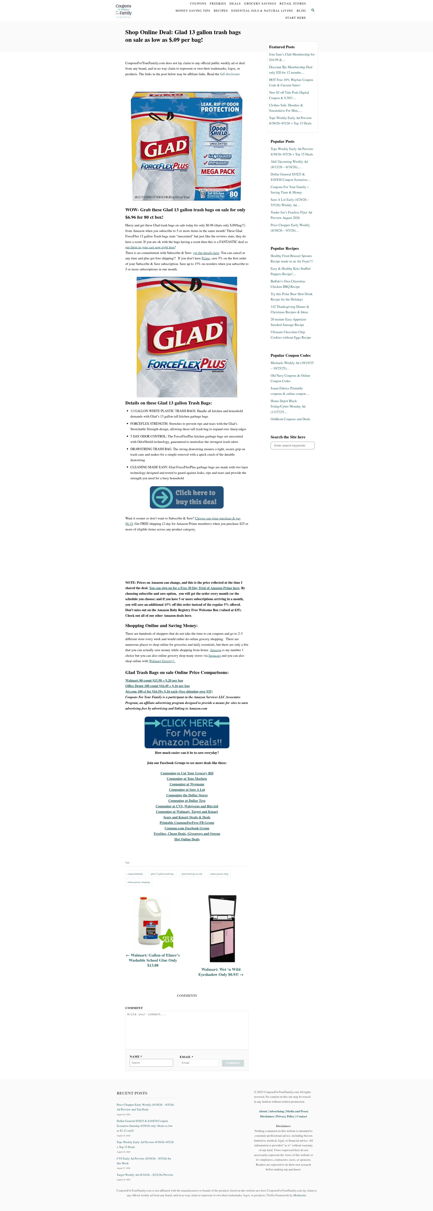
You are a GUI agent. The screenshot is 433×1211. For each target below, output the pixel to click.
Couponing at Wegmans (187, 784)
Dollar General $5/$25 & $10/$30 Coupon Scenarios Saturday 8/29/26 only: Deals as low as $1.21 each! (145, 1125)
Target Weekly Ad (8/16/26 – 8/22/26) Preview (145, 1175)
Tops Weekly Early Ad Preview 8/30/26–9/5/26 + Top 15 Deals (145, 1144)
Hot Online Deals (187, 839)
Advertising (276, 1111)
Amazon (215, 650)
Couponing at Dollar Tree (187, 800)
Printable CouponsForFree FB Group (187, 822)
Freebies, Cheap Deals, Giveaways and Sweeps (187, 833)
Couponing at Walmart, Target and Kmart (187, 811)
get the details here (206, 252)
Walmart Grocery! (162, 661)
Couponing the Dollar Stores (187, 795)
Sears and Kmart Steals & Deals (186, 817)
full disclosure (230, 74)
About (263, 1111)
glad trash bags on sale (192, 873)
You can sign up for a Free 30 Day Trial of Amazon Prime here (194, 587)
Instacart (215, 655)
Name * (136, 1056)
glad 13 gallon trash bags (162, 873)
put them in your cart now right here (150, 247)
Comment (134, 1008)
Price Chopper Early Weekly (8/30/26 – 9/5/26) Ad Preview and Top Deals (145, 1107)
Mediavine (299, 1195)
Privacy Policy (285, 1116)
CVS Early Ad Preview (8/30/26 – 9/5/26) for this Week (144, 1160)
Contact (302, 1116)
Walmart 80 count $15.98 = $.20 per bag (154, 680)
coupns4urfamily (135, 873)
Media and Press (296, 1111)
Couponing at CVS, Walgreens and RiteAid (187, 806)
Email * (186, 1057)
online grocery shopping (139, 882)
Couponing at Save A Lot (187, 789)
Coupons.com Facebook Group (187, 828)
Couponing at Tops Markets (187, 778)
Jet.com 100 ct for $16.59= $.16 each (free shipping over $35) (169, 691)
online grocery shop (219, 873)
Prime (206, 258)
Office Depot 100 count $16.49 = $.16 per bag (157, 685)
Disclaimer (267, 1116)
